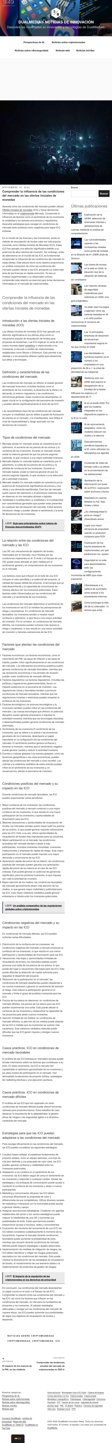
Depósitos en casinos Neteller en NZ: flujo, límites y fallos (95, 501)
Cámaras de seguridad (93, 1405)
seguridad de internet (89, 1402)
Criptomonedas (18, 1340)
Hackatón (51, 1402)
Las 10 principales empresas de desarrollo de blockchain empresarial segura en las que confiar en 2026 (90, 339)
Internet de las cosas (70, 1402)
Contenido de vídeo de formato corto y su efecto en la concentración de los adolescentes (96, 468)
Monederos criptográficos (58, 1399)
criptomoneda (27, 213)
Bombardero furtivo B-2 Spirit (74, 1392)
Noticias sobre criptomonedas (69, 42)
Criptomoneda (43, 1340)
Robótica (78, 1405)
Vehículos (51, 1408)
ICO (57, 1340)
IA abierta (69, 1405)
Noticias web (63, 50)
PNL (62, 1405)
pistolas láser (53, 1405)
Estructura (101, 1399)
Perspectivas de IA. (34, 42)
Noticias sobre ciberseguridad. (32, 50)
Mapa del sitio (19, 1421)
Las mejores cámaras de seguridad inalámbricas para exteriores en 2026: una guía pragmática (90, 293)
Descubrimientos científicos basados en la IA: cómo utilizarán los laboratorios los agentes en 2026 (90, 449)
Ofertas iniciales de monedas (17, 210)
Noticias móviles (85, 50)
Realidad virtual (63, 1408)
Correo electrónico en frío (58, 1395)
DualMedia (52, 1427)
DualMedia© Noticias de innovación (56, 22)
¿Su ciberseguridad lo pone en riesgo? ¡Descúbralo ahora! (95, 515)
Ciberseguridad (89, 1399)
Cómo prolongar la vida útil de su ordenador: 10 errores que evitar (96, 606)
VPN (73, 1408)
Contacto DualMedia (11, 1418)
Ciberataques (75, 1399)
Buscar (74, 187)
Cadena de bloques (96, 1392)
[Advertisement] (56, 78)
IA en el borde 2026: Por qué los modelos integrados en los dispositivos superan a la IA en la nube (90, 410)
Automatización (54, 1392)
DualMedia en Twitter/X (12, 1424)
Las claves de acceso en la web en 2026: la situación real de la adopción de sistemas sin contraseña (89, 272)
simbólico (30, 345)
